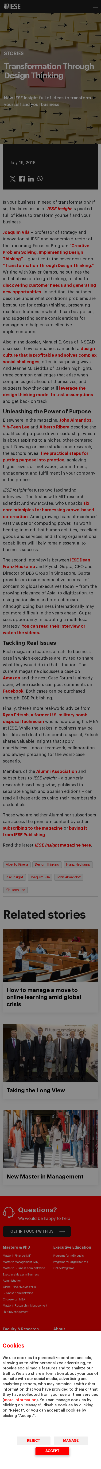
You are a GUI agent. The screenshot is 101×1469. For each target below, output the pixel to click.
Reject (33, 1440)
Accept (52, 1451)
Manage (71, 1440)
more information (20, 1400)
